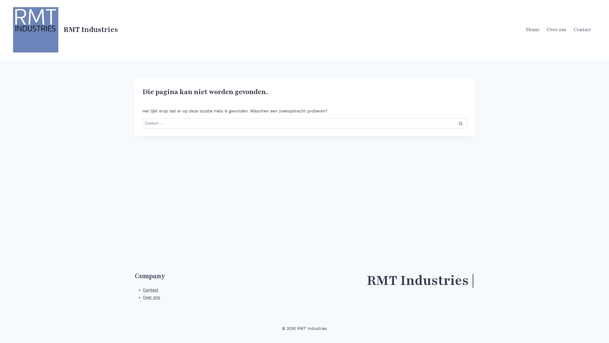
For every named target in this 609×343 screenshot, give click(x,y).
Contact (582, 29)
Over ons (556, 29)
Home (533, 29)
